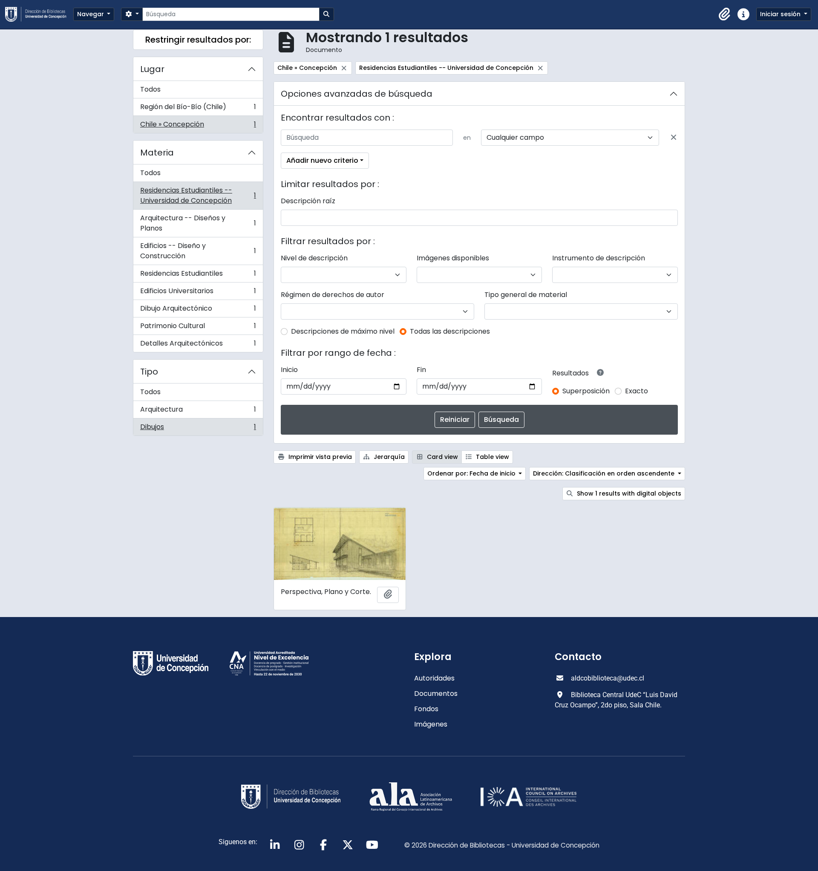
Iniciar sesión (781, 14)
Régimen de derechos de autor (332, 295)
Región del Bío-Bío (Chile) (198, 109)
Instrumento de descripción (598, 258)
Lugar (152, 69)
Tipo (149, 372)
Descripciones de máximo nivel (343, 331)
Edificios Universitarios (198, 293)
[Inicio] (39, 14)
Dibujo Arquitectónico (198, 310)
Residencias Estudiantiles (198, 275)
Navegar (91, 14)
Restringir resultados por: (198, 40)
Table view (491, 457)
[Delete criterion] (673, 138)
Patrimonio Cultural (198, 328)
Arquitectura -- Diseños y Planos (198, 223)
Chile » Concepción (198, 126)
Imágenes (430, 724)
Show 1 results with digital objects (628, 493)
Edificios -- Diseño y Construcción (198, 251)
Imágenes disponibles (453, 258)
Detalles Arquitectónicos (198, 345)
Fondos (426, 709)
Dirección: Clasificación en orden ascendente (604, 473)
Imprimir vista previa (319, 457)
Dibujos (198, 429)
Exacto (636, 391)
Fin (421, 370)
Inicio (289, 370)
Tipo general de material (525, 295)
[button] (724, 14)
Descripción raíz (308, 201)
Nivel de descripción (314, 258)
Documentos (436, 693)
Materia (157, 153)
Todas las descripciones (450, 331)
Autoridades (434, 678)
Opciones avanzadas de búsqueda (356, 94)
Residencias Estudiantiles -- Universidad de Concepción (198, 195)
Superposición (586, 391)
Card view (441, 457)
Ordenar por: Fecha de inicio (472, 473)
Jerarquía (388, 457)
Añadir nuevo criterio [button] (322, 160)
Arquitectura (198, 411)
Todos (150, 89)
